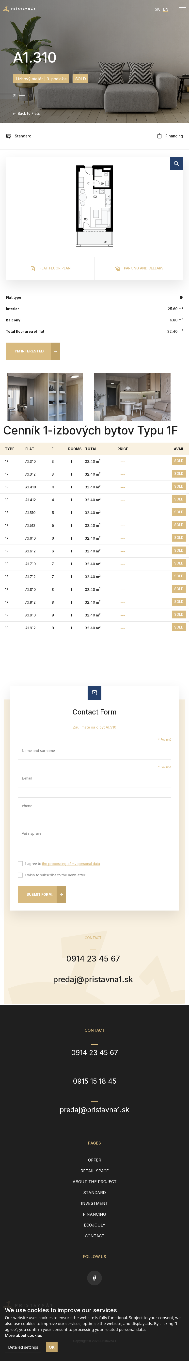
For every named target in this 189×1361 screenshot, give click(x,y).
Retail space (94, 1170)
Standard (23, 135)
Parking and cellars (143, 268)
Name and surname (38, 750)
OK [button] (52, 1347)
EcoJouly (94, 1225)
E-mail (27, 778)
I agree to (62, 864)
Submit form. (40, 894)
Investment (94, 1203)
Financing (173, 135)
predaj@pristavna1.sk (93, 979)
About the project (95, 1181)
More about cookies (23, 1335)
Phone (27, 805)
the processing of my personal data (71, 864)
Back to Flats (29, 113)
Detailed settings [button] (23, 1347)
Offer (94, 1160)
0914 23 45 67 (93, 958)
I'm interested (29, 351)
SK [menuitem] (157, 9)
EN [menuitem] (165, 9)
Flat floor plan (55, 268)
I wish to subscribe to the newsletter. (55, 875)
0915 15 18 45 (94, 1081)
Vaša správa (32, 833)
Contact (94, 1235)
